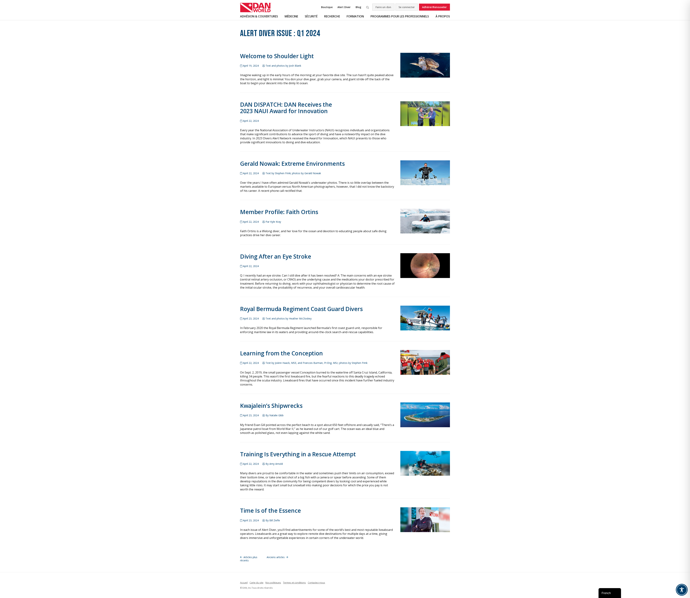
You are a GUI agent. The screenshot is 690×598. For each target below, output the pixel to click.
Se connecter (407, 7)
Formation (355, 16)
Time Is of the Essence (270, 510)
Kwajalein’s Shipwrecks (271, 405)
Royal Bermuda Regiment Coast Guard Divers (301, 309)
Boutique (327, 7)
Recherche (367, 7)
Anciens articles (276, 557)
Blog (358, 7)
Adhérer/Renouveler (434, 7)
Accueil (244, 582)
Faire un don (383, 7)
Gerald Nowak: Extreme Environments (292, 163)
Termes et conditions (294, 582)
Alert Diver (344, 7)
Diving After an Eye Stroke (275, 256)
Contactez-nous (316, 582)
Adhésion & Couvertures (259, 16)
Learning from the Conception (281, 353)
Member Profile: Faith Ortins (279, 212)
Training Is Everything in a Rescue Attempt (298, 454)
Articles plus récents (248, 558)
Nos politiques (273, 582)
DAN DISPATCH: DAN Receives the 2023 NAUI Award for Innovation (286, 108)
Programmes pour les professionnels (400, 16)
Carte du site (256, 582)
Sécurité (311, 16)
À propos (443, 16)
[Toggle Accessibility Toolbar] (681, 589)
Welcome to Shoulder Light (277, 56)
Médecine (291, 16)
